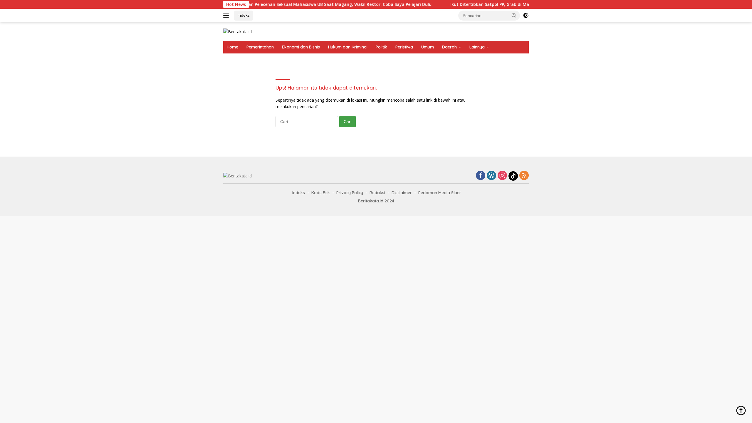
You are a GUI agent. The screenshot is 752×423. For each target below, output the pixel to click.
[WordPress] (491, 176)
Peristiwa (404, 47)
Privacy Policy (349, 192)
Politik (381, 47)
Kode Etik (320, 192)
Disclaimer (402, 192)
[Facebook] (480, 176)
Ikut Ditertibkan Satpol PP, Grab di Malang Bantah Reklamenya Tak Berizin (515, 4)
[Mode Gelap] (526, 16)
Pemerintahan (260, 47)
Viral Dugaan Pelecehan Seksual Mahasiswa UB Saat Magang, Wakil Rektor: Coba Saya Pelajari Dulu (316, 4)
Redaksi (377, 192)
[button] (514, 15)
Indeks (244, 15)
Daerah (449, 47)
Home (232, 47)
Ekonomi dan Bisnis (301, 47)
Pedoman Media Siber (439, 192)
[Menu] (227, 16)
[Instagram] (502, 176)
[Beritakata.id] (237, 31)
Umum (427, 47)
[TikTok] (513, 176)
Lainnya (477, 47)
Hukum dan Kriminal (347, 47)
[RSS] (524, 176)
